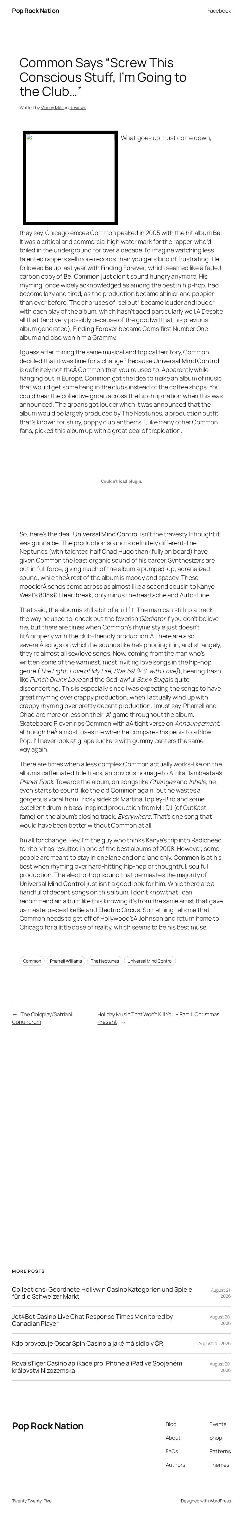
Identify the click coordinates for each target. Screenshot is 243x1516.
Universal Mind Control (150, 961)
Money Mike (52, 107)
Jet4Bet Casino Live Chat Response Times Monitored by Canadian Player (92, 1320)
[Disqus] (122, 1131)
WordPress (220, 1501)
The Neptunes (105, 961)
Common (32, 961)
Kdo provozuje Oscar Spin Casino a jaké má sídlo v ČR (87, 1343)
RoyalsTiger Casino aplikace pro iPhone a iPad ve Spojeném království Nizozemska (97, 1367)
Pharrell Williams (66, 961)
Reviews (78, 107)
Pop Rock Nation (35, 10)
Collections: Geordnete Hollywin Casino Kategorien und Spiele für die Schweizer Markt (102, 1293)
